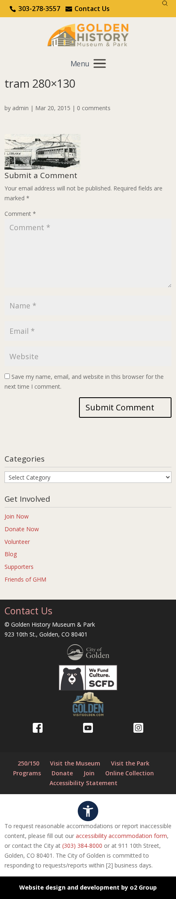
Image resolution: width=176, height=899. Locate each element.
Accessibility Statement (83, 783)
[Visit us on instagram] (138, 728)
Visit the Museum (75, 763)
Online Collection (129, 773)
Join (89, 773)
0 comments (94, 108)
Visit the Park (130, 763)
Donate (62, 773)
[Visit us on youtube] (88, 728)
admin (20, 108)
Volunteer (17, 542)
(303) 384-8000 (82, 845)
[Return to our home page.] (88, 34)
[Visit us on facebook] (38, 728)
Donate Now (22, 529)
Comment (20, 213)
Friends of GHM (25, 579)
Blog (11, 554)
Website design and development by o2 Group (88, 887)
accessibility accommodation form (121, 836)
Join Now (17, 516)
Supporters (19, 567)
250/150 (28, 763)
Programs (27, 773)
